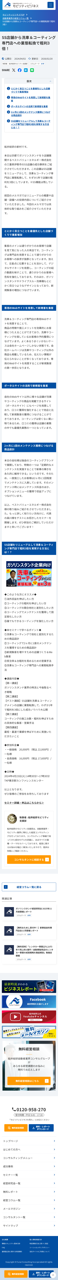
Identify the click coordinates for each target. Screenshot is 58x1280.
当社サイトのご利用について (40, 1251)
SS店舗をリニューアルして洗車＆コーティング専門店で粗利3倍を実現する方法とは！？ (30, 124)
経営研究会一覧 (11, 1183)
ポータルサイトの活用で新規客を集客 (29, 106)
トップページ (10, 1141)
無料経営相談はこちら (27, 1080)
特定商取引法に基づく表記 (39, 1243)
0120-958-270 (31, 1109)
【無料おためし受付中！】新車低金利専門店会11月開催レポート (34, 929)
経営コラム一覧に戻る (29, 887)
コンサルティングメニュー (18, 1158)
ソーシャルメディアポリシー (39, 1247)
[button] (50, 5)
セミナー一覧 (10, 1175)
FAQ (3, 1247)
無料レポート (10, 1192)
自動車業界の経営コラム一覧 (15, 18)
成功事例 (8, 1166)
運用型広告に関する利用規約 (12, 1251)
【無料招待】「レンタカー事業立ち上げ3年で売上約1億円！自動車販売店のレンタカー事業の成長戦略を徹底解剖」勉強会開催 (34, 951)
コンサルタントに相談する (29, 859)
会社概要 (5, 1239)
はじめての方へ (11, 1149)
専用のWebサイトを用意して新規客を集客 (30, 99)
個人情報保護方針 (36, 1239)
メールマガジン (11, 1208)
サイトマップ (10, 1225)
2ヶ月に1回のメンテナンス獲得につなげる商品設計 (30, 113)
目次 (29, 81)
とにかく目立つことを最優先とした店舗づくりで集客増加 (30, 90)
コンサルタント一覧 (14, 1217)
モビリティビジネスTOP (13, 14)
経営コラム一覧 (11, 1200)
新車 (42, 63)
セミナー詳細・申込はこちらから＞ (24, 802)
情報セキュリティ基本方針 (11, 1243)
